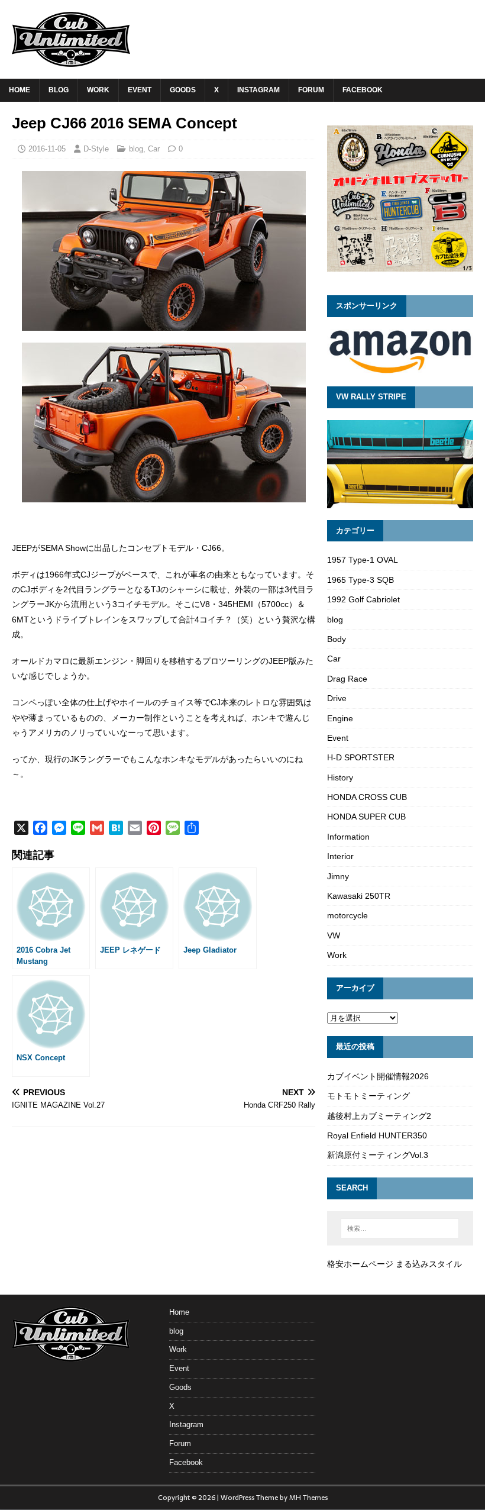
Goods (183, 90)
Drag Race (347, 678)
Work (98, 90)
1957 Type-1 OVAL (362, 559)
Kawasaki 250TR (358, 896)
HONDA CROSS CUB (367, 797)
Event (139, 90)
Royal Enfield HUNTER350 (377, 1135)
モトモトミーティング (368, 1096)
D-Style (96, 148)
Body (336, 639)
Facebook (362, 90)
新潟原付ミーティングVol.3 (377, 1155)
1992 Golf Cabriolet (363, 599)
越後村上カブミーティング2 (379, 1116)
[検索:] (399, 1228)
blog (58, 90)
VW (333, 935)
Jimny (338, 876)
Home (19, 90)
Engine (340, 718)
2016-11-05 (47, 148)
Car (154, 148)
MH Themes (308, 1497)
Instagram (258, 90)
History (340, 777)
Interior (340, 856)
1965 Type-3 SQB (360, 580)
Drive (337, 698)
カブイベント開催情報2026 (378, 1076)
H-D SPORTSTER (361, 757)
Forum (311, 90)
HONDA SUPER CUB (366, 816)
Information (348, 836)
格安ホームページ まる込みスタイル (394, 1263)
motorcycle (347, 915)
